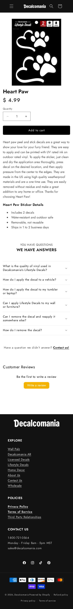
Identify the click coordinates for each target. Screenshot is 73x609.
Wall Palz (14, 449)
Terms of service (47, 600)
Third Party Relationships (24, 517)
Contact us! (61, 347)
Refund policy (61, 594)
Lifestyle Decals (18, 465)
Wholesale (15, 486)
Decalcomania (21, 594)
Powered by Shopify (39, 594)
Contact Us (15, 480)
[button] (11, 6)
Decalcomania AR (19, 454)
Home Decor (16, 470)
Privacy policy (28, 600)
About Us (14, 475)
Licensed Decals (19, 459)
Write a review (36, 385)
